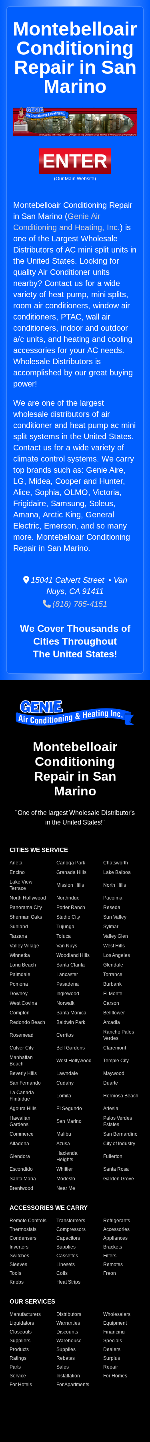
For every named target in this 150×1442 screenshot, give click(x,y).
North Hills (114, 885)
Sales (62, 1367)
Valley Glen (115, 936)
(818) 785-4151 (79, 604)
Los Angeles (116, 955)
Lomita (63, 1096)
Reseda (111, 907)
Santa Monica (71, 1013)
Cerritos (65, 1035)
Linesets (65, 1264)
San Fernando (25, 1083)
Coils (62, 1273)
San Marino (69, 1121)
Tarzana (18, 936)
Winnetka (20, 955)
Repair (110, 1367)
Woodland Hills (73, 955)
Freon (109, 1273)
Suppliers (20, 1340)
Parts (15, 1367)
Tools (15, 1273)
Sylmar (110, 926)
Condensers (23, 1238)
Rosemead (22, 1035)
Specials (112, 1340)
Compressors (71, 1229)
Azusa (63, 1143)
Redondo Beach (27, 1022)
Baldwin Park (70, 1022)
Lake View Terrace (21, 885)
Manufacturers (25, 1314)
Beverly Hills (23, 1073)
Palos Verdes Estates (117, 1121)
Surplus (111, 1358)
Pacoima (112, 898)
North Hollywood (28, 898)
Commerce (22, 1134)
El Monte (112, 993)
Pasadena (67, 984)
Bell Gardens (70, 1048)
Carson (111, 1003)
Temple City (116, 1060)
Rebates (65, 1358)
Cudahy (65, 1083)
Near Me (65, 1188)
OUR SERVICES (32, 1301)
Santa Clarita (70, 965)
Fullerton (112, 1156)
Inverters (19, 1247)
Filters (109, 1256)
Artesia (110, 1108)
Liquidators (22, 1323)
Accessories (116, 1229)
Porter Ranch (70, 907)
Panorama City (26, 907)
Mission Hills (70, 885)
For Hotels (21, 1384)
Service (18, 1376)
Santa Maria (23, 1179)
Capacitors (68, 1238)
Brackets (112, 1247)
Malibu (63, 1134)
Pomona (19, 984)
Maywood (113, 1073)
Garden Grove (118, 1179)
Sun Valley (114, 917)
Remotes (113, 1264)
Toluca (63, 936)
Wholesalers (116, 1314)
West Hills (114, 946)
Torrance (112, 974)
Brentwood (21, 1188)
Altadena (19, 1143)
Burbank (112, 984)
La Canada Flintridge (22, 1096)
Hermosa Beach (120, 1096)
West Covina (23, 1003)
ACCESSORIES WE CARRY (49, 1207)
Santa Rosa (116, 1169)
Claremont (114, 1048)
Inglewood (67, 993)
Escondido (21, 1169)
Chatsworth (115, 863)
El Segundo (69, 1108)
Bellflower (114, 1013)
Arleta (16, 863)
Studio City (68, 917)
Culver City (22, 1048)
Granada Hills (71, 872)
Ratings (18, 1358)
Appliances (115, 1238)
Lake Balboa (117, 872)
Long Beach (23, 965)
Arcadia (111, 1022)
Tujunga (65, 926)
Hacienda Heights (67, 1156)
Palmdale (20, 974)
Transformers (70, 1220)
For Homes (115, 1376)
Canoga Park (70, 863)
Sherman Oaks (26, 917)
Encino (17, 872)
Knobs (17, 1282)
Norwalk (65, 1003)
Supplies (66, 1247)
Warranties (68, 1323)
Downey (19, 993)
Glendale (113, 965)
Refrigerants (116, 1220)
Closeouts (21, 1332)
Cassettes (67, 1256)
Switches (19, 1256)
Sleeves (18, 1264)
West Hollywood (74, 1060)
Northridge (68, 898)
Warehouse (69, 1340)
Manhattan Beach (21, 1061)
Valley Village (24, 946)
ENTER (75, 161)
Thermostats (23, 1229)
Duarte (110, 1083)
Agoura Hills (23, 1108)
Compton (20, 1013)
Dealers (111, 1349)
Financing (114, 1332)
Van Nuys (66, 946)
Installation (68, 1376)
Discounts (67, 1332)
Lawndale (67, 1073)
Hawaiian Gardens (20, 1121)
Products (19, 1349)
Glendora (20, 1156)
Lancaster (67, 974)
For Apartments (72, 1384)
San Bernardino (120, 1134)
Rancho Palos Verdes (118, 1035)
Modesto (65, 1179)
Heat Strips (68, 1282)
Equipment (115, 1323)
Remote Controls (28, 1220)
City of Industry (119, 1143)
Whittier (64, 1169)
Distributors (68, 1314)
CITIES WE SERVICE (39, 849)
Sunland (19, 926)
